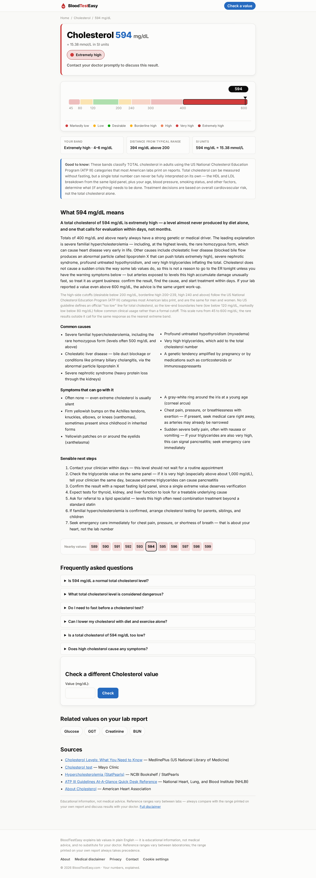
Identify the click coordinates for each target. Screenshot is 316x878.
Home (64, 18)
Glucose (71, 731)
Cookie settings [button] (156, 859)
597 (185, 546)
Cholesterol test (78, 767)
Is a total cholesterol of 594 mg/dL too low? (106, 635)
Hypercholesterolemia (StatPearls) (94, 774)
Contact (132, 859)
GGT (92, 731)
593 (139, 546)
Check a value (239, 5)
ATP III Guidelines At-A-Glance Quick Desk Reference (111, 781)
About (65, 859)
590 (105, 546)
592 (128, 546)
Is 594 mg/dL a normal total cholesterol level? (108, 580)
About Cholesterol (80, 788)
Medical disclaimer (90, 859)
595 (163, 546)
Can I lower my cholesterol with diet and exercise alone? (117, 621)
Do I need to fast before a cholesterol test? (106, 607)
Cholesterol (82, 18)
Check (108, 693)
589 (94, 546)
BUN (137, 731)
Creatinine (114, 731)
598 (196, 546)
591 (117, 546)
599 (208, 546)
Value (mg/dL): (77, 684)
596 (174, 546)
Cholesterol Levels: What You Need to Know (104, 759)
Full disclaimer (150, 806)
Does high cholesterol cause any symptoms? (108, 648)
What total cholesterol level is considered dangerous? (116, 594)
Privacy (115, 859)
